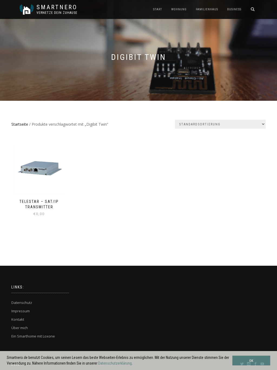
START (157, 9)
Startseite (19, 124)
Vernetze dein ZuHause (57, 13)
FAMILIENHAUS (207, 9)
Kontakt (17, 319)
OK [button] (251, 361)
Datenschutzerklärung (115, 363)
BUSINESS (234, 9)
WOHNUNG (179, 9)
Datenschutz (21, 302)
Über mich (19, 327)
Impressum (20, 311)
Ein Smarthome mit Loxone (33, 336)
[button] (134, 364)
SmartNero (57, 7)
